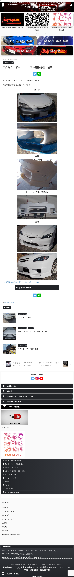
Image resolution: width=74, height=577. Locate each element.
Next (71, 21)
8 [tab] (42, 34)
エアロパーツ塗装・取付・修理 (15, 471)
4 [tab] (35, 34)
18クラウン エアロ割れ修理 (28, 349)
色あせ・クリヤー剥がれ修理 (14, 464)
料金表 (7, 485)
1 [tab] (29, 34)
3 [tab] (33, 34)
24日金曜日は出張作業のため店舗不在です (23, 554)
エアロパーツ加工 (10, 474)
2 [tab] (31, 34)
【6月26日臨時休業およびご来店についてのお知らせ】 (27, 557)
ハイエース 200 (24, 317)
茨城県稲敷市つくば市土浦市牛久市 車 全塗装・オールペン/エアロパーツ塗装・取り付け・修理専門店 (37, 564)
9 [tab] (44, 34)
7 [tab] (40, 34)
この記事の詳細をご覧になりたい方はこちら (21, 282)
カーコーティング (11, 478)
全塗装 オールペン (11, 467)
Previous (2, 21)
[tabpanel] (12, 22)
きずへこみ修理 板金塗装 (13, 460)
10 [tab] (45, 34)
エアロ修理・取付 (9, 302)
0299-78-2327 (12, 573)
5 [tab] (36, 34)
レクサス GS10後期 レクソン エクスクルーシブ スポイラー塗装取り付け (33, 550)
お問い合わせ (9, 489)
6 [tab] (38, 34)
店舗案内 (7, 481)
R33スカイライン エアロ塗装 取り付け (33, 331)
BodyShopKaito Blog (12, 492)
